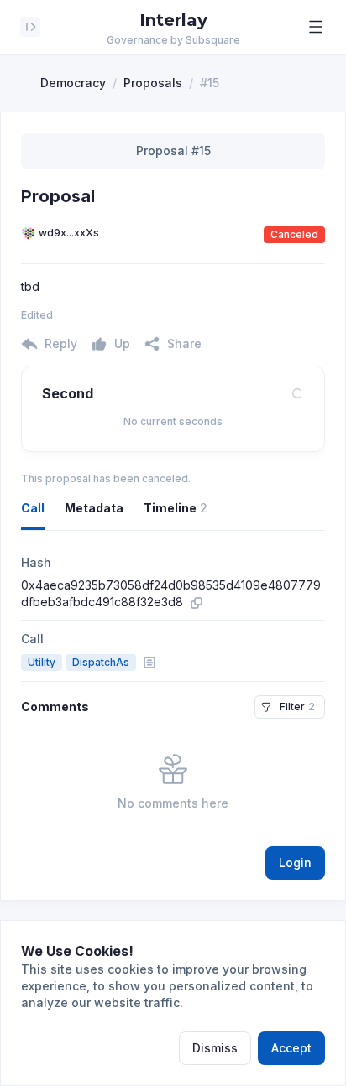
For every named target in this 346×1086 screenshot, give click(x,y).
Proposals (152, 82)
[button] (316, 27)
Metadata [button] (94, 508)
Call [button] (33, 508)
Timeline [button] (175, 508)
